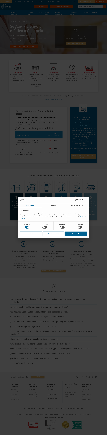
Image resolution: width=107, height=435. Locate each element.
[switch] (44, 227)
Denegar (31, 233)
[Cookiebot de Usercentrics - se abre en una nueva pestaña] (76, 200)
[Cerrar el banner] (86, 200)
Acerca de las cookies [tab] (77, 205)
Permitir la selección (53, 233)
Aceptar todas (76, 233)
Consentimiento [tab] (30, 205)
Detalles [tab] (53, 205)
